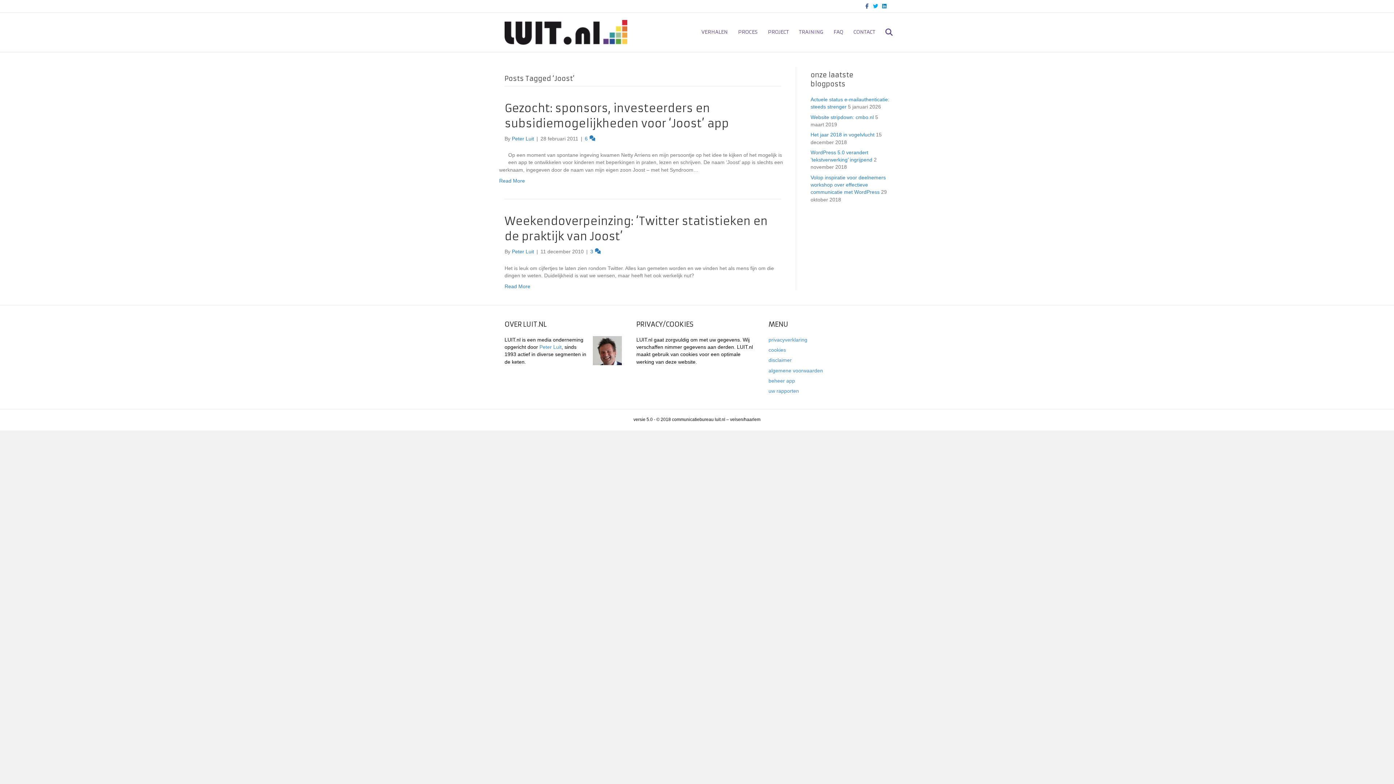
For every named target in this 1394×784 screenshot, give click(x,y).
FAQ (838, 32)
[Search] (884, 32)
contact (864, 32)
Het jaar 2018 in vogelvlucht (843, 135)
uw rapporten (784, 391)
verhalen (714, 32)
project (778, 32)
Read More (512, 181)
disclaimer (780, 360)
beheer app (782, 381)
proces (748, 32)
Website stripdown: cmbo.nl (842, 117)
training (811, 32)
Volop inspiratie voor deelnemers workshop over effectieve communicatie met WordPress (848, 185)
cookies (777, 350)
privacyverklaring (788, 340)
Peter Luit (550, 347)
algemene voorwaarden (796, 370)
